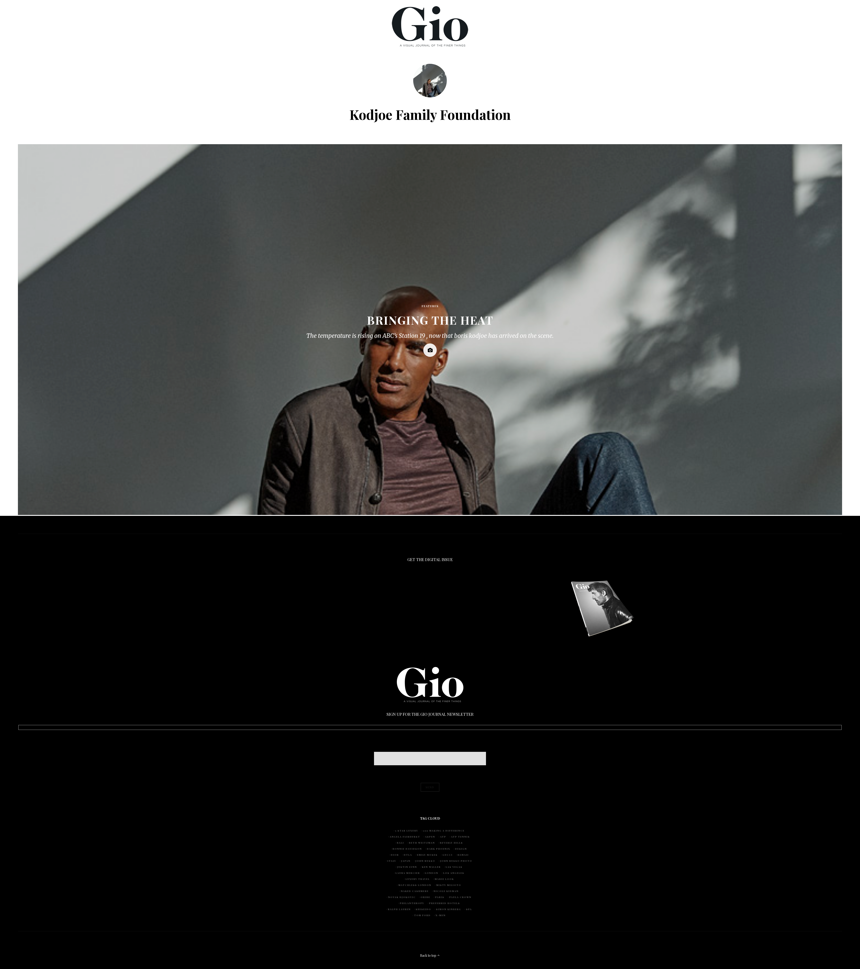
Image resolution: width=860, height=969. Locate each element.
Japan (406, 860)
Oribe (425, 897)
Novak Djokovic (402, 897)
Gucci (448, 854)
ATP (443, 836)
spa (469, 909)
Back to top (428, 955)
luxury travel (418, 879)
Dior (395, 854)
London (431, 873)
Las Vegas (454, 866)
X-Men (441, 915)
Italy (391, 860)
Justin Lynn (407, 866)
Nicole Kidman (446, 891)
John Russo (425, 860)
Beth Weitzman (422, 842)
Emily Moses (427, 854)
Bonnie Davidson (407, 848)
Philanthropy (412, 903)
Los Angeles (453, 873)
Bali (400, 842)
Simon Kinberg (448, 909)
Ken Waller (431, 866)
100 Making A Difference (443, 830)
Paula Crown (460, 897)
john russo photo (456, 860)
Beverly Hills (451, 842)
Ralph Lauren (399, 909)
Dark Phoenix (438, 848)
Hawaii (463, 854)
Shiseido (423, 909)
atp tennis (460, 836)
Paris (439, 897)
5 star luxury (406, 830)
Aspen (430, 836)
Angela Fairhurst (405, 836)
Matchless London (414, 885)
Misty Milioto (448, 885)
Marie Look (444, 879)
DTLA (408, 854)
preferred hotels (444, 903)
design (461, 848)
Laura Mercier (408, 873)
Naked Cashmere (415, 891)
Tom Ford (422, 915)
